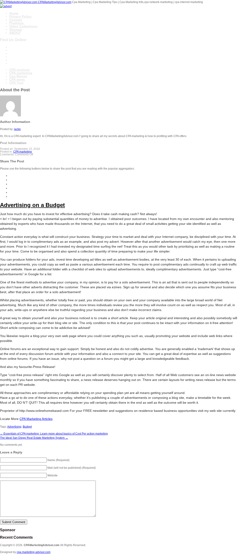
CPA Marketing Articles (36, 419)
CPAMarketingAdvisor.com (54, 2)
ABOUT (15, 33)
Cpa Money (18, 76)
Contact (15, 20)
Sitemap (15, 29)
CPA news (17, 79)
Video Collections (23, 26)
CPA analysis (19, 70)
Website (52, 475)
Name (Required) (58, 460)
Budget (27, 426)
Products (16, 23)
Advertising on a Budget (32, 205)
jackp (17, 129)
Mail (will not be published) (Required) (71, 467)
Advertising (14, 426)
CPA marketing (20, 73)
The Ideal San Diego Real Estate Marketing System (34, 437)
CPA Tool (16, 83)
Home (13, 13)
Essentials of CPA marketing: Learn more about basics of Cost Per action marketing (54, 433)
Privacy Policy (20, 16)
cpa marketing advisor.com (33, 552)
